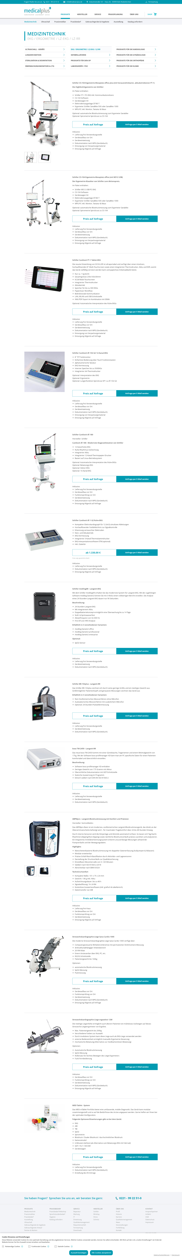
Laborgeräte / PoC (79, 66)
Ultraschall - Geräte (35, 49)
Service (97, 14)
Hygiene (52, 1217)
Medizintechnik (30, 22)
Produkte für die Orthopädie (130, 60)
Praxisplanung (115, 14)
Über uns (134, 14)
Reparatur (77, 1211)
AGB (147, 1217)
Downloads (77, 1230)
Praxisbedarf (76, 22)
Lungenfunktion (33, 55)
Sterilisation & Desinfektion (38, 60)
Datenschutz (149, 1219)
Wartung (76, 1214)
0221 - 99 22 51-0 (52, 2)
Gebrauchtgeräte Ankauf (33, 1228)
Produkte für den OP (81, 60)
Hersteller (82, 14)
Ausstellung (118, 22)
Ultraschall (45, 22)
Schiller (96, 1211)
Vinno (95, 1217)
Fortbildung (120, 1228)
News (118, 1222)
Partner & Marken (30, 1230)
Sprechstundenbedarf (57, 1214)
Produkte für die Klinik (127, 66)
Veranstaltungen (122, 1225)
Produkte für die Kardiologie (130, 49)
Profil (118, 1211)
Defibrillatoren (78, 55)
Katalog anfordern (135, 22)
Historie (119, 1214)
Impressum (176, 1255)
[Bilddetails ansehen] (44, 114)
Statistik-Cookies (64, 1246)
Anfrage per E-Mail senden (137, 124)
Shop (150, 14)
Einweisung (77, 1219)
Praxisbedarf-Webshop (58, 1211)
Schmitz (96, 1219)
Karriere (119, 1217)
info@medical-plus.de (74, 2)
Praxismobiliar (60, 22)
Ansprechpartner (151, 1211)
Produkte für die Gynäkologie (130, 55)
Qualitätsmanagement (81, 1222)
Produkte (65, 14)
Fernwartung (153, 2)
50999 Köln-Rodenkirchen (110, 2)
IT (74, 1217)
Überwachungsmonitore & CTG (39, 66)
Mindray (96, 1214)
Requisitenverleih (79, 1225)
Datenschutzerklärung (161, 1255)
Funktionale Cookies (38, 1246)
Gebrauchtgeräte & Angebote (97, 22)
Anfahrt (148, 1214)
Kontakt (119, 1230)
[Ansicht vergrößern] (30, 157)
